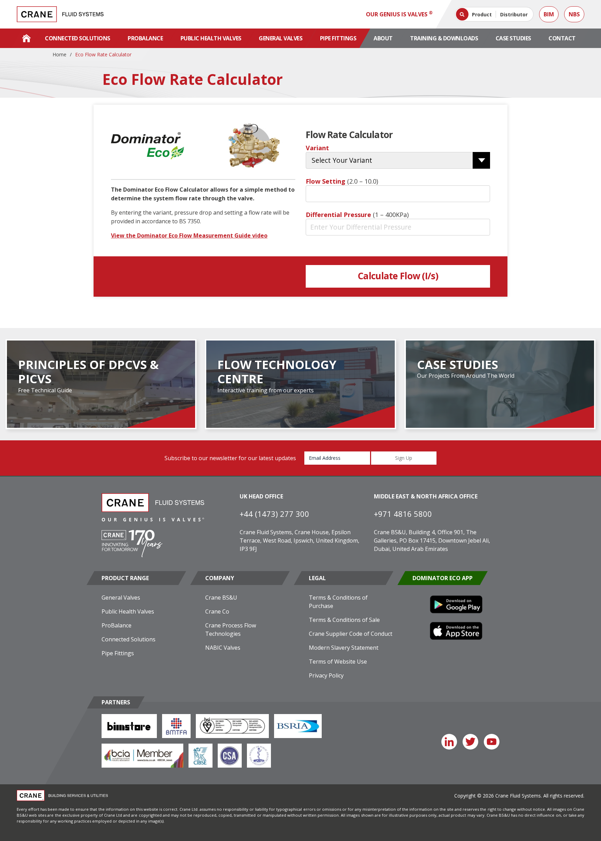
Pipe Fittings (338, 38)
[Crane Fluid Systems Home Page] (26, 38)
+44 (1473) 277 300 (274, 513)
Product (482, 14)
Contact (562, 38)
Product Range (125, 578)
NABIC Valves (222, 647)
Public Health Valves (211, 38)
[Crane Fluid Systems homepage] (60, 14)
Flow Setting (342, 181)
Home (59, 54)
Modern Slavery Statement (343, 647)
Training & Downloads (444, 38)
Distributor (514, 14)
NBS (574, 14)
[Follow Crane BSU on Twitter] (470, 742)
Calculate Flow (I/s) (398, 276)
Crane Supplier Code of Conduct (350, 634)
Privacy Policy (326, 675)
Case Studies (513, 38)
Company (219, 578)
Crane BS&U (221, 597)
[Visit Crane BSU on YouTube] (491, 742)
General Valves (280, 38)
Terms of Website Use (338, 661)
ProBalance (145, 38)
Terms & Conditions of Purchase (338, 602)
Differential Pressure (357, 214)
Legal (317, 578)
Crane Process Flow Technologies (230, 630)
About (383, 38)
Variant (317, 148)
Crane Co (217, 611)
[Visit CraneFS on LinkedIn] (449, 742)
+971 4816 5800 (403, 513)
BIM (549, 14)
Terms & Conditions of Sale (344, 620)
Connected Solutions (77, 38)
